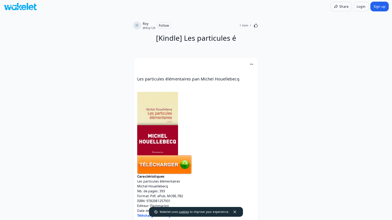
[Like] (256, 25)
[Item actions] (251, 64)
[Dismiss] (235, 212)
